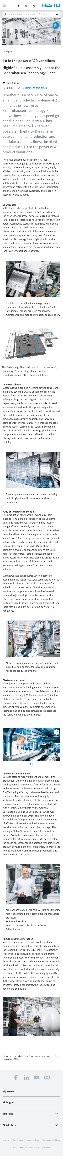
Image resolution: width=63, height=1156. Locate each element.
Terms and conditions (51, 1139)
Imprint (6, 1139)
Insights (8, 51)
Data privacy (18, 1139)
